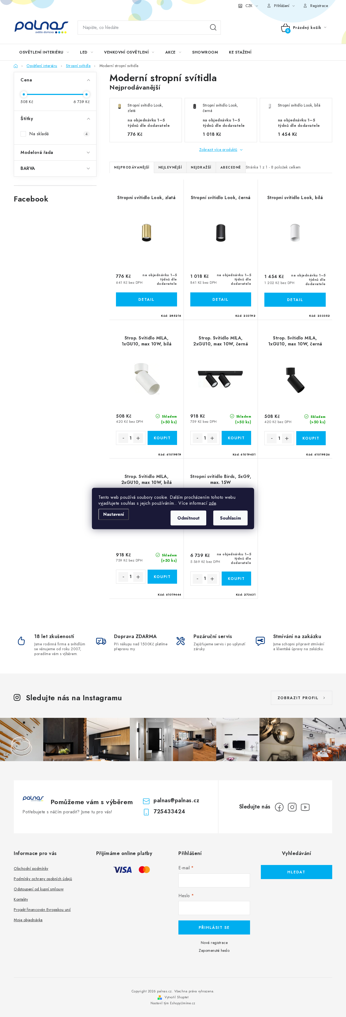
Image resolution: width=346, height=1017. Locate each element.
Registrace (319, 5)
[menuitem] (44, 52)
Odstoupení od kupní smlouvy (39, 889)
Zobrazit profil (298, 698)
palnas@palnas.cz (176, 800)
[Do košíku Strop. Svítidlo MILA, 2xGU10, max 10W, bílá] (162, 577)
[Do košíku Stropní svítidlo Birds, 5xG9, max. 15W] (236, 579)
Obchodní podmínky (31, 868)
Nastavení (113, 514)
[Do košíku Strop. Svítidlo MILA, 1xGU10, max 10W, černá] (311, 438)
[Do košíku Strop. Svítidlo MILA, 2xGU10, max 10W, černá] (236, 438)
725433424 (169, 811)
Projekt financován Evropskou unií (42, 909)
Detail (146, 299)
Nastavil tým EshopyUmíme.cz (173, 1003)
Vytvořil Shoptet (176, 997)
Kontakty (21, 899)
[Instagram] (292, 807)
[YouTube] (305, 807)
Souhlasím (230, 518)
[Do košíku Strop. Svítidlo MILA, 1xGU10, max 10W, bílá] (162, 438)
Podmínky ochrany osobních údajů (43, 878)
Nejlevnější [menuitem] (170, 167)
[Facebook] (279, 807)
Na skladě (58, 134)
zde (212, 503)
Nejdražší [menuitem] (201, 167)
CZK (249, 5)
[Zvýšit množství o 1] (138, 438)
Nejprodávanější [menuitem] (131, 167)
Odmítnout (188, 518)
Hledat (213, 28)
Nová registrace (214, 942)
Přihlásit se (214, 927)
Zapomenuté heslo (214, 950)
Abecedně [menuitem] (230, 167)
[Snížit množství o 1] (123, 438)
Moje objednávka (28, 920)
